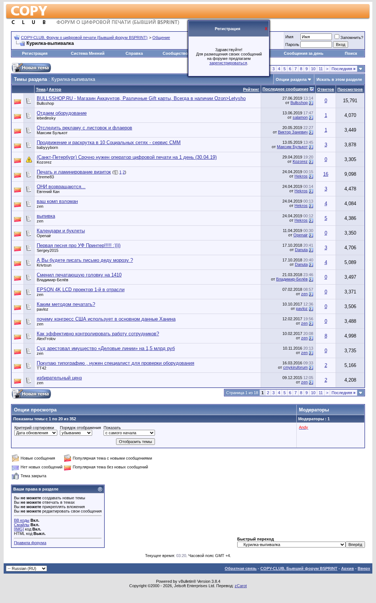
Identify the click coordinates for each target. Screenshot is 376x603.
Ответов (325, 89)
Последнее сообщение (285, 89)
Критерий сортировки (34, 427)
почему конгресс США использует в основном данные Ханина (106, 319)
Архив (347, 568)
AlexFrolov (46, 338)
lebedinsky (46, 118)
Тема (41, 89)
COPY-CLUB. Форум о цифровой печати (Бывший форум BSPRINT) (84, 37)
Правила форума (30, 542)
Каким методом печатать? (66, 304)
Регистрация (34, 53)
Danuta (301, 249)
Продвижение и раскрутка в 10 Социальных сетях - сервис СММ (109, 142)
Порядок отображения (80, 427)
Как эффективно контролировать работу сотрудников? (98, 333)
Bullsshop (45, 103)
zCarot (241, 586)
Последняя (343, 69)
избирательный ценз (59, 378)
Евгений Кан (48, 191)
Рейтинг (251, 89)
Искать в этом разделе (339, 79)
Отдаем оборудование (62, 113)
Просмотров (350, 89)
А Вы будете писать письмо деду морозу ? (85, 260)
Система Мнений (88, 53)
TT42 (41, 368)
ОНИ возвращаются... (61, 186)
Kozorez (44, 162)
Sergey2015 (47, 250)
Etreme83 (45, 177)
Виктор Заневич (293, 132)
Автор (55, 89)
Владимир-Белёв (52, 280)
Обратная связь (241, 568)
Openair (44, 235)
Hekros (301, 176)
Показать (112, 427)
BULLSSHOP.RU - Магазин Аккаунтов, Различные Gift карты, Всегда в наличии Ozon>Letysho (141, 98)
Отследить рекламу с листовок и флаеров (84, 128)
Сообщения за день (303, 53)
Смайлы (21, 524)
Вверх (364, 568)
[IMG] (19, 529)
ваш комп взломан (57, 201)
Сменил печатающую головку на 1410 (79, 275)
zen (40, 206)
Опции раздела (291, 79)
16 (325, 174)
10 (313, 69)
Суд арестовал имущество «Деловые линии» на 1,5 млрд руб (106, 348)
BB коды (21, 520)
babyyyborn (47, 147)
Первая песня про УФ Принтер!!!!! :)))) (78, 245)
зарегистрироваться (228, 63)
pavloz (42, 309)
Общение (161, 37)
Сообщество (175, 53)
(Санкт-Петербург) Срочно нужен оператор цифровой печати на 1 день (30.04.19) (127, 157)
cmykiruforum (295, 367)
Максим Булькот (52, 133)
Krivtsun (44, 265)
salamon (300, 117)
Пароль (292, 44)
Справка (134, 53)
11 (321, 69)
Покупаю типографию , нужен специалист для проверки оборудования (115, 363)
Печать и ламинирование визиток (74, 172)
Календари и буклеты (61, 230)
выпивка (46, 216)
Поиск (351, 53)
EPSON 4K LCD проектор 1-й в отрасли (80, 289)
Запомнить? (351, 37)
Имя (289, 37)
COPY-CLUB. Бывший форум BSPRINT (298, 568)
